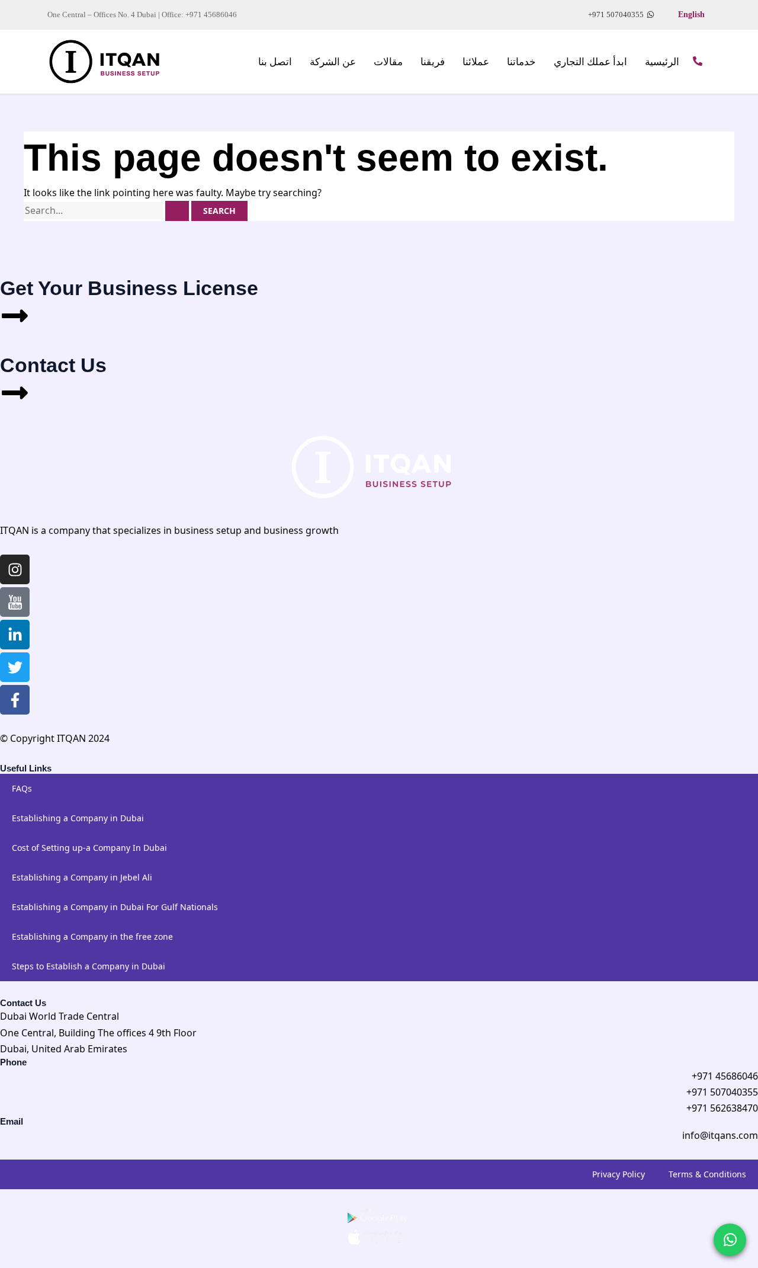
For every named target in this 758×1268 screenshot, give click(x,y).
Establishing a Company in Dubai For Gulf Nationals (115, 906)
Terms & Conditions (707, 1174)
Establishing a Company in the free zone (92, 936)
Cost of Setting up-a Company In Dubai (89, 847)
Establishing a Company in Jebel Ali (82, 877)
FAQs (22, 788)
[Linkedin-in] (15, 634)
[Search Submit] (177, 211)
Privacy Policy (618, 1174)
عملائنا (475, 62)
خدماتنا (521, 62)
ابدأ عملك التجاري (590, 62)
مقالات (388, 62)
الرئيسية (662, 62)
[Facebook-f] (15, 700)
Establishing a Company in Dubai (78, 818)
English (691, 14)
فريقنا (432, 62)
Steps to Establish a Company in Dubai (88, 966)
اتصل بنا (275, 62)
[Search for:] (107, 210)
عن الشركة (333, 62)
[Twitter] (15, 667)
